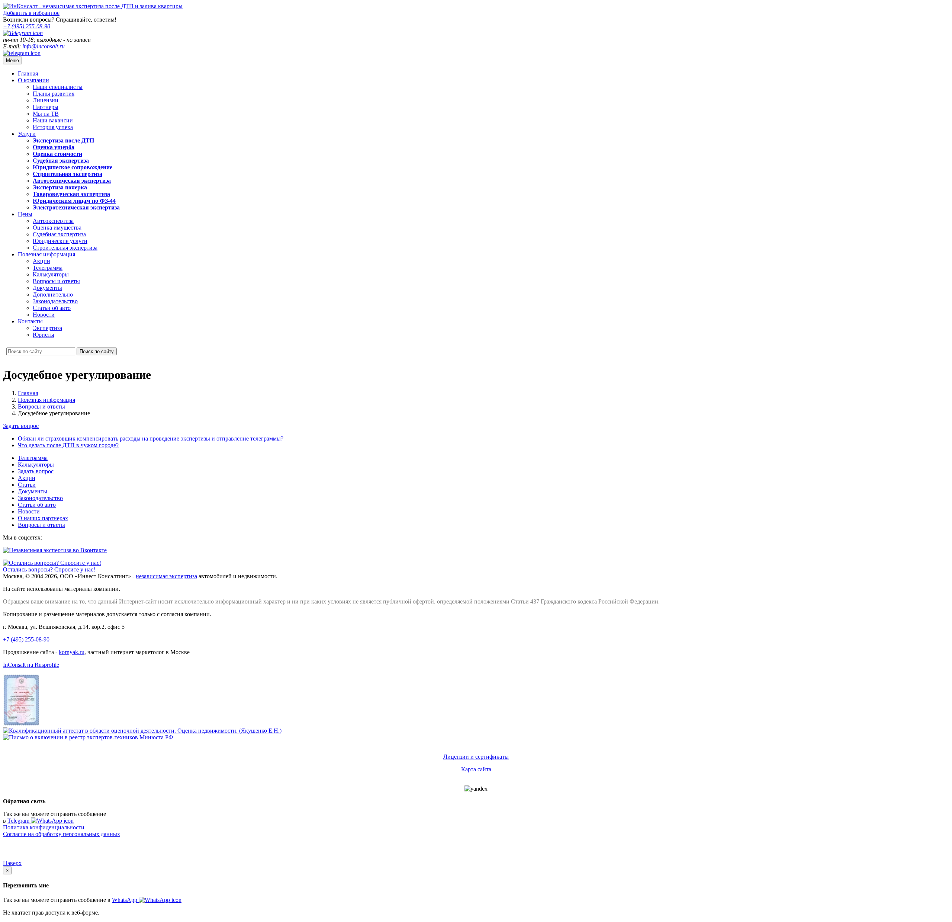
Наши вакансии (53, 120)
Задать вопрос (21, 426)
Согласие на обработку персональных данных (61, 834)
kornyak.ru (71, 652)
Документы (47, 288)
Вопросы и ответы (56, 281)
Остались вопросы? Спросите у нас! (49, 569)
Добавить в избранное (31, 13)
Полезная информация (46, 254)
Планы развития (53, 93)
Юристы (43, 335)
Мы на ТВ (46, 114)
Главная (28, 73)
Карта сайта (476, 769)
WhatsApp (125, 900)
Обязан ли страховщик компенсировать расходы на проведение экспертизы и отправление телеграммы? (150, 438)
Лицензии (45, 100)
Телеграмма (47, 268)
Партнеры (45, 107)
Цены (25, 214)
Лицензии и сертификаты (476, 756)
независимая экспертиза (166, 576)
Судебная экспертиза (59, 234)
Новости (44, 314)
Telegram (19, 820)
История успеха (53, 127)
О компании (33, 80)
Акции (41, 261)
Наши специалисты (58, 87)
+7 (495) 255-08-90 (26, 639)
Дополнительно (53, 294)
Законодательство (55, 301)
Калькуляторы (51, 274)
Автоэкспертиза (53, 221)
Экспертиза (47, 328)
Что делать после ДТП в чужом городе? (68, 445)
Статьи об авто (52, 308)
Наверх (12, 863)
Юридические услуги (60, 241)
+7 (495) (26, 26)
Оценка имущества (57, 227)
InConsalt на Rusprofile (31, 665)
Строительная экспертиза (65, 247)
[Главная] (93, 6)
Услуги (27, 134)
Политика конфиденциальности (43, 827)
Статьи (27, 484)
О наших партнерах (43, 518)
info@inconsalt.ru (43, 46)
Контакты (30, 321)
